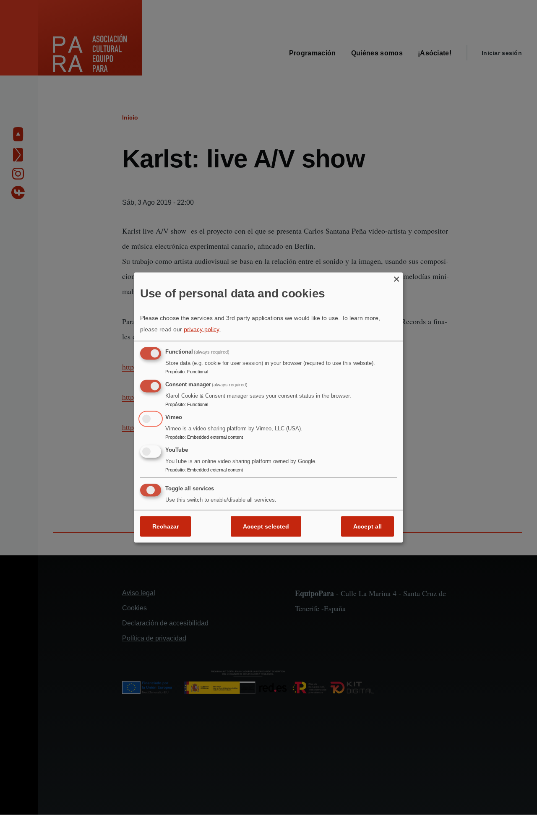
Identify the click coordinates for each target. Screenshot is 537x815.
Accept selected (266, 526)
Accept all (367, 526)
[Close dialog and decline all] (396, 277)
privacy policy (201, 329)
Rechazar (165, 526)
